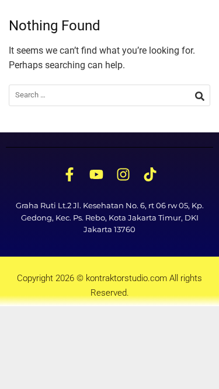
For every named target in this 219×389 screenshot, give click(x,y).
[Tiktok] (150, 175)
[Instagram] (123, 175)
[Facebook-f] (69, 175)
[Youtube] (96, 175)
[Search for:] (109, 95)
